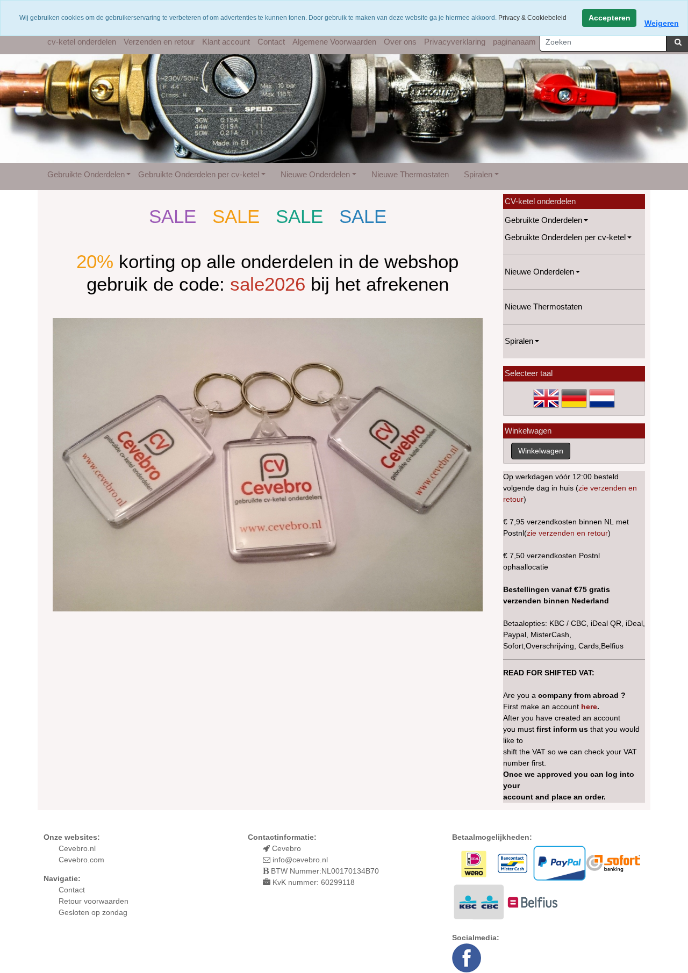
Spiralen (478, 174)
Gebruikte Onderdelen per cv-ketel (198, 174)
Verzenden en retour (159, 41)
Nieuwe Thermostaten (410, 174)
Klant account (226, 41)
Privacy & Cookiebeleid (532, 17)
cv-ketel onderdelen (81, 41)
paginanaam (514, 41)
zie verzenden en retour (567, 533)
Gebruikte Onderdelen (86, 174)
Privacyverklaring (454, 41)
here (589, 706)
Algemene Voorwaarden (334, 41)
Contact (271, 41)
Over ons (400, 41)
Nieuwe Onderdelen (315, 174)
